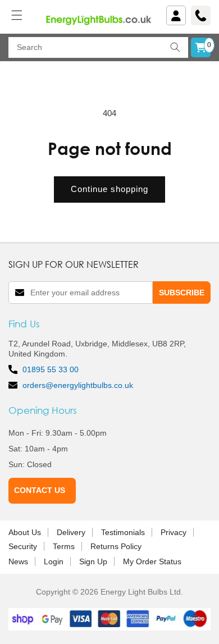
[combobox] (98, 47)
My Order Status (152, 561)
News (18, 561)
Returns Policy (116, 546)
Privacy (173, 532)
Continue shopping (109, 189)
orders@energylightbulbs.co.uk (77, 385)
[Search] (175, 47)
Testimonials (123, 532)
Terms (64, 546)
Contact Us (39, 490)
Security (22, 546)
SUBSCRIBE (181, 292)
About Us (24, 532)
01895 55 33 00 (50, 369)
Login (53, 561)
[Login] (176, 15)
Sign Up (93, 561)
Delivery (71, 532)
